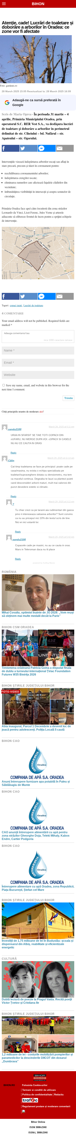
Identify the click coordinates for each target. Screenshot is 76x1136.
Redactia (58, 1094)
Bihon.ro (9, 1085)
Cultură (9, 958)
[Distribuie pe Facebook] (10, 148)
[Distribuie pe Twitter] (28, 148)
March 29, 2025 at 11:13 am (61, 458)
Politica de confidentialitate (37, 1094)
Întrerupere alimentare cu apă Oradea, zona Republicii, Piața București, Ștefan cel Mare (38, 888)
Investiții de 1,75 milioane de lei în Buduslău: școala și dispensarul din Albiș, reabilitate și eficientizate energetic (37, 944)
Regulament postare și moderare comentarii (46, 1106)
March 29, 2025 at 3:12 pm (61, 501)
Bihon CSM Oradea (18, 627)
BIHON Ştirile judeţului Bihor (28, 685)
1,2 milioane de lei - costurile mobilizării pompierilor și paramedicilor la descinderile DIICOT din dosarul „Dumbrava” (37, 1058)
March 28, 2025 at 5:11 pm (61, 427)
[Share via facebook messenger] (47, 148)
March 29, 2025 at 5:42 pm (61, 537)
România (9, 571)
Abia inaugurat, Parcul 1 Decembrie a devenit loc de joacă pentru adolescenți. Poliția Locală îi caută (36, 728)
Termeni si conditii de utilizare (39, 1090)
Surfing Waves (49, 563)
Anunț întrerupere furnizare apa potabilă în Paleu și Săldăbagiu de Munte (36, 783)
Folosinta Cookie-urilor (34, 1085)
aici (41, 411)
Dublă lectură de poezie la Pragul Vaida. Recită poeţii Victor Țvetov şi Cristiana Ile (37, 1001)
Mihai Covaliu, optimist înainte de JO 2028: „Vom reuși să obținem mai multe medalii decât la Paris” (38, 614)
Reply (13, 453)
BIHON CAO (11, 740)
